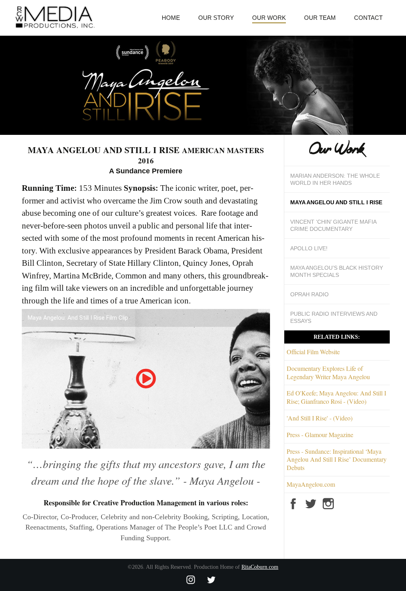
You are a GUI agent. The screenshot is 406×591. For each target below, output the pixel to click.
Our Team (320, 17)
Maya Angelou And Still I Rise (336, 202)
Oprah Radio (309, 294)
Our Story (216, 17)
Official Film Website (313, 351)
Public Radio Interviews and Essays (333, 317)
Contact (368, 17)
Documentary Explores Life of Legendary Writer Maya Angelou (328, 372)
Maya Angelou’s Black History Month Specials (336, 271)
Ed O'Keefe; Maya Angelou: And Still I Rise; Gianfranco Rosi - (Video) (336, 397)
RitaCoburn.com (259, 567)
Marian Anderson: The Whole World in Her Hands (335, 179)
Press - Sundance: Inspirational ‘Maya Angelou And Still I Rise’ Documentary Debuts (337, 459)
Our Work (269, 17)
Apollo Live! (308, 248)
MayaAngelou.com (311, 484)
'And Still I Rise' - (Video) (319, 418)
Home (171, 17)
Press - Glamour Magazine (320, 434)
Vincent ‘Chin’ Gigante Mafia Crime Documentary (333, 225)
